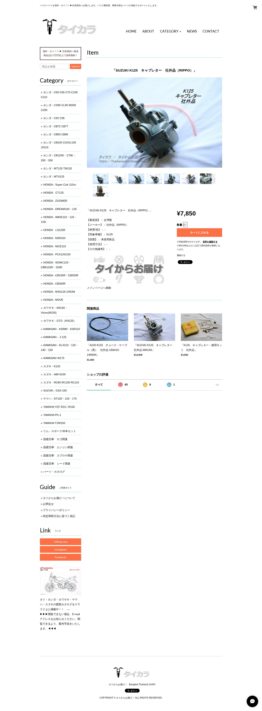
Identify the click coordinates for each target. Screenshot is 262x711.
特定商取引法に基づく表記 (59, 516)
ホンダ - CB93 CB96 (55, 134)
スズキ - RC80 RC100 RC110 (61, 382)
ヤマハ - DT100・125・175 (60, 398)
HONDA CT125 (53, 192)
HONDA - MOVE (53, 299)
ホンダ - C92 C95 (54, 118)
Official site (61, 541)
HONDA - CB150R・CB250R (60, 275)
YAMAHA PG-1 (52, 414)
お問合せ (48, 503)
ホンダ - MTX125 (53, 176)
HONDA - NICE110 (54, 246)
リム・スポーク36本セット (59, 431)
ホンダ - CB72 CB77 (55, 126)
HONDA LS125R (54, 229)
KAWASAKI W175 (53, 358)
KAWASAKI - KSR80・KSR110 (61, 329)
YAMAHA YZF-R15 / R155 (59, 406)
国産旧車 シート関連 (56, 463)
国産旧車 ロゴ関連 (55, 439)
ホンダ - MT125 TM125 (57, 168)
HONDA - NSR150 (54, 238)
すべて (99, 384)
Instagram (60, 549)
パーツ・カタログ (54, 471)
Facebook (60, 557)
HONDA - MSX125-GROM (59, 291)
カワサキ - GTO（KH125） (59, 320)
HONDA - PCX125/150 (57, 254)
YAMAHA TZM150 (54, 423)
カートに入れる (199, 232)
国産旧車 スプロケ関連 (58, 455)
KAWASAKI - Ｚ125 (54, 337)
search (75, 66)
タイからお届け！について (59, 498)
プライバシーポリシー (56, 510)
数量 (179, 224)
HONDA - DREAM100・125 (60, 209)
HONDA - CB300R (54, 283)
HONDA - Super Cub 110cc (59, 184)
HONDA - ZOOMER (55, 200)
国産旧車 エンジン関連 (58, 447)
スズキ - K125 (51, 366)
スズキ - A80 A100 (54, 374)
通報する (181, 255)
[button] (170, 31)
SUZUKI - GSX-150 (55, 390)
